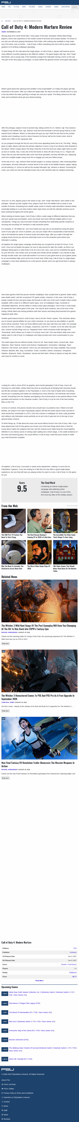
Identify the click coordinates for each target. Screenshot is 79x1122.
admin (3, 32)
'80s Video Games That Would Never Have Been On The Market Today (64, 568)
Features (32, 7)
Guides (40, 7)
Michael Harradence (9, 632)
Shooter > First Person (68, 964)
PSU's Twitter (8, 1089)
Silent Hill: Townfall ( (16, 1059)
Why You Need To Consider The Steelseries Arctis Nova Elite (12, 567)
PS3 (75, 948)
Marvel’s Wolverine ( (17, 1040)
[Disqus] (39, 858)
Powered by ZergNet (72, 505)
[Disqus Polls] (39, 808)
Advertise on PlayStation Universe (16, 1097)
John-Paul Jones (7, 702)
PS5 (9, 7)
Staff (5, 1110)
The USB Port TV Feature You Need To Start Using (11, 536)
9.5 (75, 976)
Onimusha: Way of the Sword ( (20, 1031)
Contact (6, 1102)
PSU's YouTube (9, 1084)
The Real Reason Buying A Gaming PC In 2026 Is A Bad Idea (39, 536)
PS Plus (16, 7)
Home (3, 7)
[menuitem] (3, 7)
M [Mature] (72, 972)
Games (56, 7)
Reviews (48, 7)
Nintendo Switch (48, 992)
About (5, 1106)
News (24, 7)
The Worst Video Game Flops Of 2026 (38, 567)
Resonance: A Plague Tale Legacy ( (22, 1003)
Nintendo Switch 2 (63, 992)
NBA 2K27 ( (13, 1021)
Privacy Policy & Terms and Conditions (18, 1093)
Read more (5, 643)
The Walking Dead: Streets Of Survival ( (24, 1048)
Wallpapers (66, 7)
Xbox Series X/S (20, 995)
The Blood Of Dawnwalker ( (19, 1012)
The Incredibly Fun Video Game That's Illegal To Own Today (64, 536)
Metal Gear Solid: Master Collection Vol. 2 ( (25, 992)
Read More (39, 980)
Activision (73, 952)
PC (72, 992)
